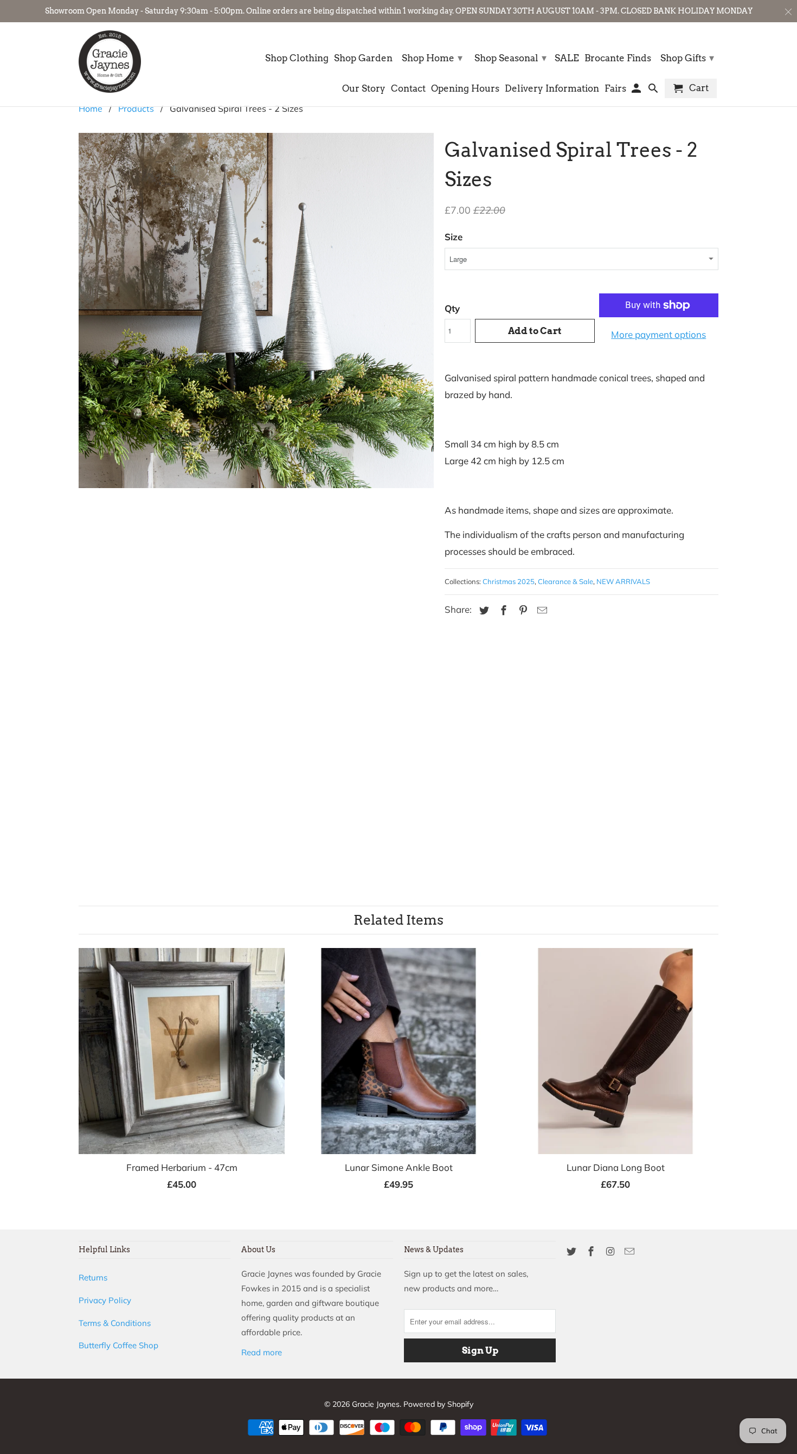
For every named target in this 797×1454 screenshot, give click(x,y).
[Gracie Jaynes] (110, 61)
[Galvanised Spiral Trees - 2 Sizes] (256, 488)
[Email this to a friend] (540, 610)
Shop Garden (363, 58)
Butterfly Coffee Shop (118, 1345)
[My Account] (637, 90)
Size (453, 236)
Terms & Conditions (115, 1323)
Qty (452, 308)
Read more (261, 1352)
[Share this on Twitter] (482, 610)
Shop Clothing (297, 58)
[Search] (654, 90)
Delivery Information (552, 89)
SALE (567, 58)
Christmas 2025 (509, 581)
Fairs (615, 89)
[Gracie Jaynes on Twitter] (573, 1251)
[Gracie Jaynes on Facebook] (592, 1251)
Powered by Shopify (438, 1404)
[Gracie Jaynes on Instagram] (612, 1251)
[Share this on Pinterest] (521, 610)
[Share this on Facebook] (502, 610)
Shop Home (432, 57)
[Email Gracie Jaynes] (631, 1251)
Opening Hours (465, 89)
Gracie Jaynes (376, 1404)
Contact (408, 89)
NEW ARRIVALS (623, 581)
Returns (93, 1277)
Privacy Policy (105, 1300)
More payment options (658, 334)
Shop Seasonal (510, 57)
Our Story (363, 89)
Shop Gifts (687, 57)
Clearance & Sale (565, 581)
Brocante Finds (617, 58)
